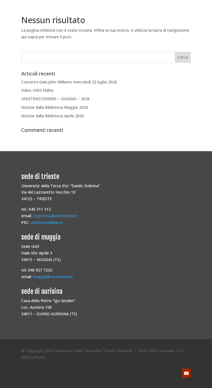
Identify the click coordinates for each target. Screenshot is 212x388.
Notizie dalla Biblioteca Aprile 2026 (52, 115)
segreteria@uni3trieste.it (55, 215)
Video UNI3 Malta (37, 90)
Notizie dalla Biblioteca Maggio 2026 (54, 107)
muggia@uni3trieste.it (53, 276)
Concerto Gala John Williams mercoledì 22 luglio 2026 (69, 82)
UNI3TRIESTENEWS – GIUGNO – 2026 (55, 98)
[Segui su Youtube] (186, 373)
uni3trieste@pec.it (46, 222)
